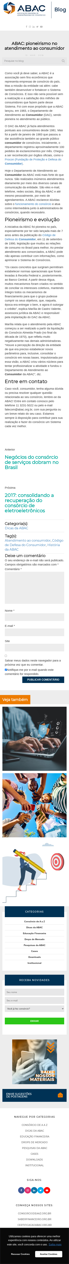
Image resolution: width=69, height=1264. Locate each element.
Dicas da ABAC (16, 528)
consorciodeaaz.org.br (34, 1213)
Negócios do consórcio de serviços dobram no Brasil (32, 462)
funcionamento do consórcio (33, 204)
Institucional (34, 963)
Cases (34, 951)
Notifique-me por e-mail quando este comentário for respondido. (29, 672)
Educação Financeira (34, 933)
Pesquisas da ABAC (34, 945)
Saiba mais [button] (55, 1244)
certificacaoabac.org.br (34, 1225)
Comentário (13, 569)
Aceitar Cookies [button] (48, 1254)
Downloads (34, 957)
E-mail (10, 626)
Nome (9, 610)
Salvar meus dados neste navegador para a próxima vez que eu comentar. (33, 662)
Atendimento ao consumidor (28, 540)
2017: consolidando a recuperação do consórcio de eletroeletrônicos (29, 503)
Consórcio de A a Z (34, 921)
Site (7, 641)
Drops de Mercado (35, 939)
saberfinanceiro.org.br (34, 1219)
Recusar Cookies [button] (20, 1254)
